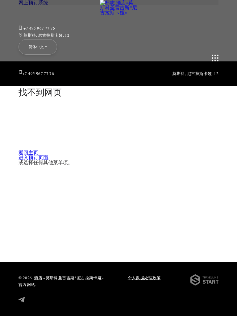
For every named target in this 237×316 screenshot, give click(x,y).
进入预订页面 (33, 157)
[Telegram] (22, 300)
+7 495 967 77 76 (39, 28)
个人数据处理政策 (144, 278)
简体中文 (36, 46)
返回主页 (28, 152)
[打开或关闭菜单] (215, 58)
